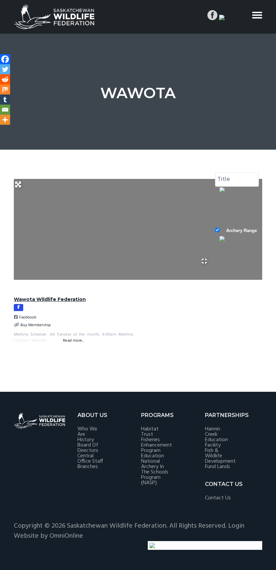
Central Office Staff (90, 458)
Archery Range (241, 230)
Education (152, 456)
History (85, 440)
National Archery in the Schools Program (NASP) (154, 472)
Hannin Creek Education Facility (216, 437)
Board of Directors (87, 448)
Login (236, 526)
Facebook (27, 317)
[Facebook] (5, 59)
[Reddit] (5, 79)
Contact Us (218, 498)
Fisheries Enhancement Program (156, 445)
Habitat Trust (150, 431)
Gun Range (237, 274)
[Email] (5, 110)
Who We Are (87, 431)
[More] (5, 120)
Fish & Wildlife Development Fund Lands (220, 458)
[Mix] (5, 89)
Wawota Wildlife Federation (50, 299)
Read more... (73, 340)
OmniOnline (66, 536)
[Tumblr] (5, 99)
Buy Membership (36, 325)
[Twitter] (5, 69)
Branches (87, 466)
